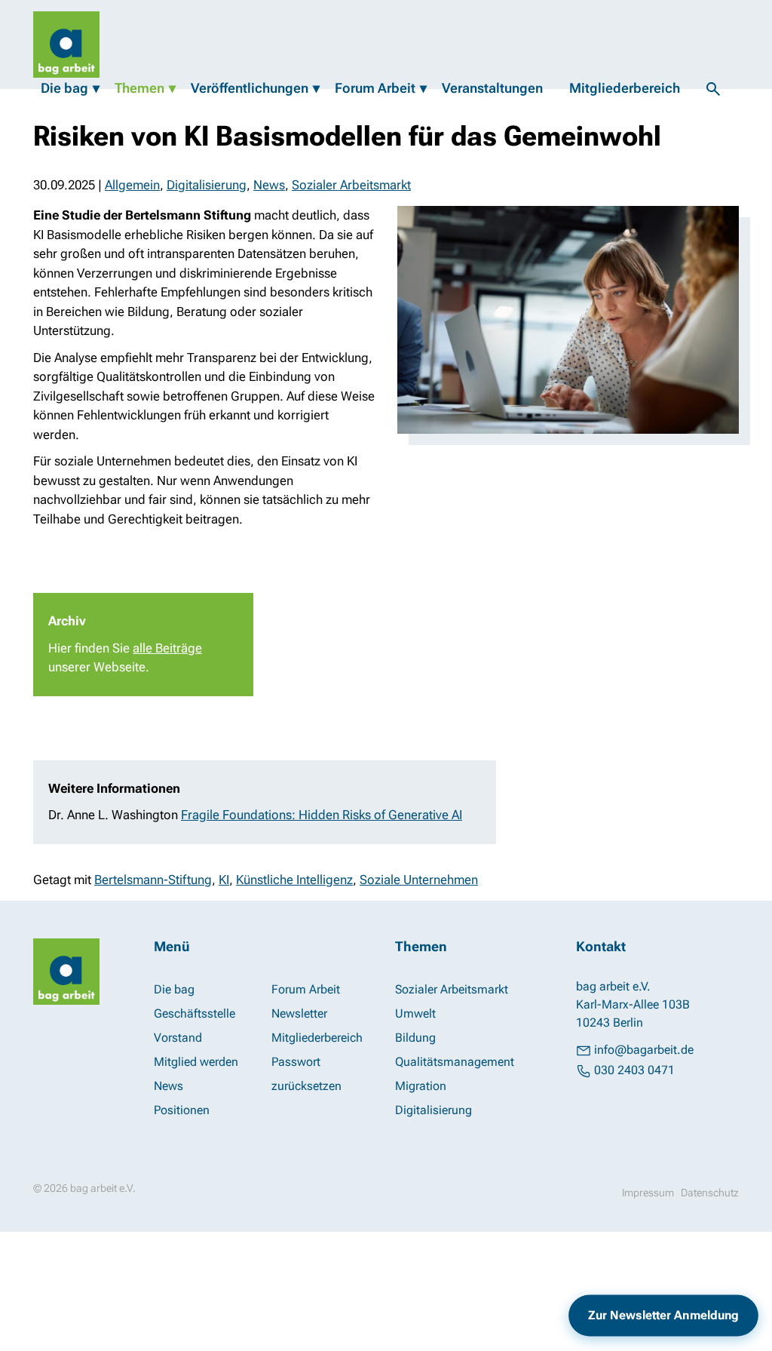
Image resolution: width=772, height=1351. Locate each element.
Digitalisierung (207, 184)
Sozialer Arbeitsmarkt (351, 184)
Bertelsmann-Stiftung (153, 879)
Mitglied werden (196, 1062)
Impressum (648, 1193)
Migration (420, 1086)
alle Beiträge (167, 648)
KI (224, 879)
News (269, 184)
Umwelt (415, 1013)
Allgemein (132, 184)
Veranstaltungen (492, 88)
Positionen (182, 1110)
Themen (139, 88)
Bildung (415, 1037)
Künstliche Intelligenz (294, 879)
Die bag (64, 88)
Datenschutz (710, 1193)
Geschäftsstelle (194, 1013)
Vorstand (178, 1037)
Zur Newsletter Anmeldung (664, 1315)
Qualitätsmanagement (454, 1062)
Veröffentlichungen (249, 88)
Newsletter (299, 1013)
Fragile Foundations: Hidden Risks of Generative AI (321, 814)
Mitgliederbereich (624, 88)
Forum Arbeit (375, 88)
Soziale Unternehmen (419, 879)
